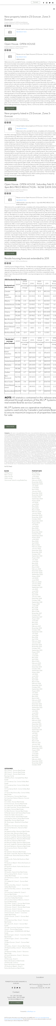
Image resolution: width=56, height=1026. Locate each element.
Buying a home (9, 776)
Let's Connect (16, 1002)
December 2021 (37, 550)
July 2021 (35, 559)
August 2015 (36, 652)
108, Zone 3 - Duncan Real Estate (32, 433)
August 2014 (36, 672)
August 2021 (36, 558)
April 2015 (35, 659)
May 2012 (35, 715)
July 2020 (35, 578)
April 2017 (35, 624)
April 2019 (35, 595)
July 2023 (35, 524)
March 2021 (35, 567)
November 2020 (37, 572)
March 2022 (36, 545)
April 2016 (35, 639)
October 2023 (36, 519)
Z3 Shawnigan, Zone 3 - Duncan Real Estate (30, 460)
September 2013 (37, 689)
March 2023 (36, 530)
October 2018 (36, 600)
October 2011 (36, 728)
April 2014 (35, 680)
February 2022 (36, 546)
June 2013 (35, 694)
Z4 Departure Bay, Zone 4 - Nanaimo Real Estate (36, 461)
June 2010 (35, 753)
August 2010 (36, 750)
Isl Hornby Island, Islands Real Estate (18, 440)
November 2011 (36, 726)
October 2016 (36, 630)
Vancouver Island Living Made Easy (15, 480)
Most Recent (36, 473)
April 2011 (35, 739)
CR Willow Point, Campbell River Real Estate (17, 434)
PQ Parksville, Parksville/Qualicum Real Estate (33, 447)
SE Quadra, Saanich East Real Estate (15, 872)
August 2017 (36, 619)
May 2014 (35, 678)
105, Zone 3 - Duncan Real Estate (17, 433)
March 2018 (35, 611)
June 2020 (35, 580)
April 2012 (35, 716)
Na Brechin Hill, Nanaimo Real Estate (31, 441)
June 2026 (35, 476)
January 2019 (36, 596)
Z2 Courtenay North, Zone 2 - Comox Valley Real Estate (22, 450)
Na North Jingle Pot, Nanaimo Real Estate (17, 837)
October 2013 (36, 687)
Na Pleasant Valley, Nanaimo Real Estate (17, 842)
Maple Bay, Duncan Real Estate (14, 820)
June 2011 (35, 735)
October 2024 (36, 497)
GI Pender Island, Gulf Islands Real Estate (38, 439)
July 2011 (34, 733)
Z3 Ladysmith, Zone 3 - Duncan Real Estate (44, 457)
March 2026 (36, 478)
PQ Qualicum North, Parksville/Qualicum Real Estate (30, 449)
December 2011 (36, 724)
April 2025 (35, 489)
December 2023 (37, 515)
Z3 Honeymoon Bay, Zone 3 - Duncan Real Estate (24, 457)
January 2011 (36, 744)
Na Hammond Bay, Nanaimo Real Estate (46, 442)
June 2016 (35, 635)
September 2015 (37, 650)
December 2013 (37, 685)
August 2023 (36, 523)
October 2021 (36, 554)
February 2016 (36, 641)
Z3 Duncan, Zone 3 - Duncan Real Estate (31, 455)
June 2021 (35, 561)
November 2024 (37, 495)
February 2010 (36, 759)
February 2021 (36, 569)
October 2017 (36, 615)
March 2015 (35, 661)
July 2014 (35, 674)
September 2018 (37, 602)
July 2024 (35, 502)
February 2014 (36, 683)
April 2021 (35, 565)
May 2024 (35, 506)
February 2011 (36, 742)
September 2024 (37, 498)
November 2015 (37, 646)
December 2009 (37, 761)
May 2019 (35, 593)
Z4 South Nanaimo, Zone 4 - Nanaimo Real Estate (26, 462)
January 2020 (36, 583)
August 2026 (36, 474)
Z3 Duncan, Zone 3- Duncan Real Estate (19, 23)
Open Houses (8, 476)
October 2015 (36, 648)
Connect (35, 2)
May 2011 (35, 737)
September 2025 (37, 484)
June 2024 (35, 504)
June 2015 (35, 655)
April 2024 (35, 508)
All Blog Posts (8, 473)
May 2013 (35, 696)
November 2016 (37, 628)
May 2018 (35, 607)
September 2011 (37, 729)
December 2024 (37, 493)
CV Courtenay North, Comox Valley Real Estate (26, 435)
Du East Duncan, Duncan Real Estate (15, 803)
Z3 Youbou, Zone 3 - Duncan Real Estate (16, 461)
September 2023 (37, 521)
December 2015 (37, 644)
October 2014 (36, 668)
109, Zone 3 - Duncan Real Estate (47, 433)
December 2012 (37, 704)
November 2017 (37, 613)
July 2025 (35, 486)
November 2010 (37, 746)
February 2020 (36, 582)
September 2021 (37, 556)
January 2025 (36, 491)
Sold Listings (8, 478)
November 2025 (37, 482)
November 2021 (37, 552)
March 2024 (36, 510)
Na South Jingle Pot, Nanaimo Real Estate (30, 445)
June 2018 (35, 606)
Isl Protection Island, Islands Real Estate (35, 440)
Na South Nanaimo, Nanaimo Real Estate (17, 846)
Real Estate (44, 449)
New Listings (8, 474)
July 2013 (35, 692)
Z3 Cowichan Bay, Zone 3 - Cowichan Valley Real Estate (31, 451)
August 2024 (36, 500)
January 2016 (36, 643)
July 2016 (35, 633)
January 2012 (36, 722)
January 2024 (36, 513)
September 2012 (37, 707)
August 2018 (36, 604)
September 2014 (37, 670)
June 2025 (35, 487)
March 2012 (35, 718)
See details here (21, 31)
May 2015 (35, 657)
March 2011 (35, 741)
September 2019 (37, 587)
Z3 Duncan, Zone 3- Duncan (16, 48)
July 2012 (35, 711)
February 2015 (36, 663)
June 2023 (35, 526)
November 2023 (37, 517)
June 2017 (35, 620)
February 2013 (36, 700)
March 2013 (35, 698)
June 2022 (35, 539)
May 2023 (35, 528)
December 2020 (37, 571)
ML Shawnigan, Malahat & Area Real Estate (13, 441)
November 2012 (37, 705)
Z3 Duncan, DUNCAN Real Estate (15, 455)
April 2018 (35, 609)
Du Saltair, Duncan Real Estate (13, 809)
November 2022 (37, 532)
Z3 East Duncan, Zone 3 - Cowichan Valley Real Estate (32, 456)
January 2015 (36, 665)
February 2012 (36, 720)
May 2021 (35, 563)
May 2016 (35, 637)
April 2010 (35, 757)
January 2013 (36, 702)
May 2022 (35, 541)
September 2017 (37, 617)
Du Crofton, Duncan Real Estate (14, 802)
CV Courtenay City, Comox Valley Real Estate (37, 434)
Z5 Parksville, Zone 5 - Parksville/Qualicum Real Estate (19, 463)
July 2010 (35, 752)
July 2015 (35, 654)
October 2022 (36, 534)
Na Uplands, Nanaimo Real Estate (29, 446)
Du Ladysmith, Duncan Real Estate (15, 805)
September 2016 (37, 632)
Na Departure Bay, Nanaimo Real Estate (13, 442)
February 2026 (36, 480)
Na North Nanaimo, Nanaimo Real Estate (30, 444)
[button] (43, 2)
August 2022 (36, 537)
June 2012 (35, 713)
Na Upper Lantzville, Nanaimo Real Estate (45, 446)
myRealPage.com (31, 1011)
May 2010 (35, 755)
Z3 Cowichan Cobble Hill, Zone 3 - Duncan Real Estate (25, 452)
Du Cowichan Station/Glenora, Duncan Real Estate (31, 436)
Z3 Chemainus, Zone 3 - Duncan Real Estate (43, 450)
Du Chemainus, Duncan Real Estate (12, 436)
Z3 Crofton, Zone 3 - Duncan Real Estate (17, 903)
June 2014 (35, 676)
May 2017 (35, 622)
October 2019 (36, 585)
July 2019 (35, 589)
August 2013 (36, 691)
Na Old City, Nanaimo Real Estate (46, 444)
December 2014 (37, 667)
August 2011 (35, 731)
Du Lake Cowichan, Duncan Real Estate (16, 807)
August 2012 (36, 709)
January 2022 (36, 548)
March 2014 (35, 681)
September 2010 (37, 748)
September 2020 (37, 574)
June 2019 (35, 591)
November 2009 (37, 763)
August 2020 (36, 576)
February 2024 (36, 511)
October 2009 (36, 765)
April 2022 (35, 543)
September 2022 (37, 535)
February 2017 (36, 626)
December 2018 (37, 598)
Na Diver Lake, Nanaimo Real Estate (29, 442)
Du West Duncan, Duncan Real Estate (21, 439)
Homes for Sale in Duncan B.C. (14, 815)
